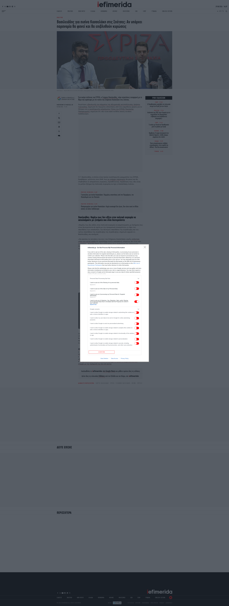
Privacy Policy (125, 358)
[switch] (136, 282)
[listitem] (114, 278)
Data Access (114, 358)
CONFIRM (101, 352)
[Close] (145, 247)
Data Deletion (104, 358)
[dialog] (114, 303)
